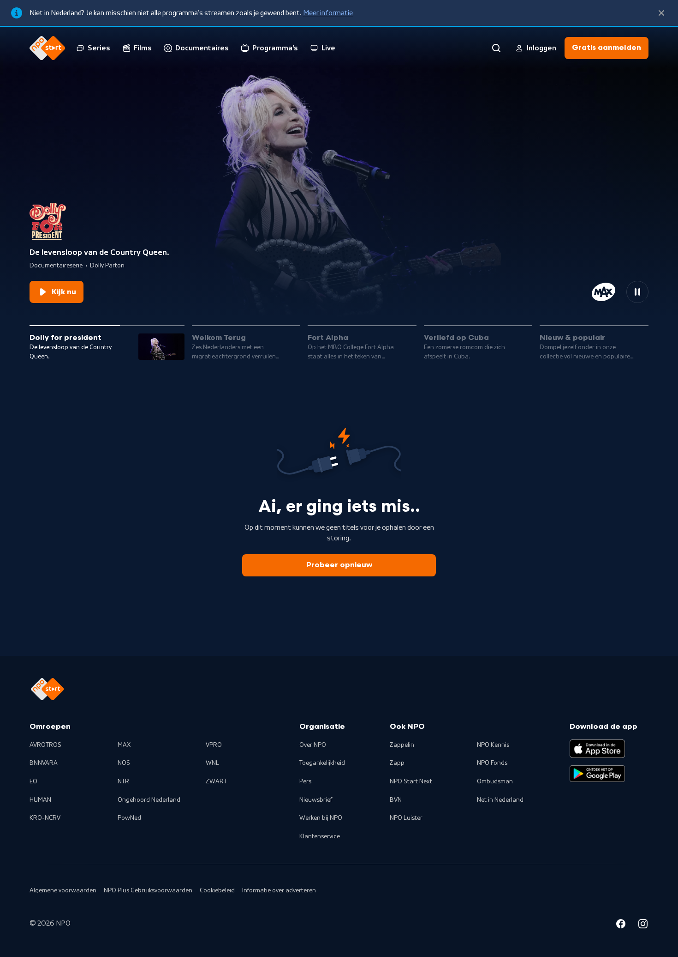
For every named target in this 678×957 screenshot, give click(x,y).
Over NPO (312, 745)
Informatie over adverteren (279, 890)
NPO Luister (406, 818)
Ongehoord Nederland (149, 800)
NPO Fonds (492, 763)
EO (33, 781)
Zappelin (402, 745)
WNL (212, 763)
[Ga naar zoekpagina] (496, 48)
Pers (305, 781)
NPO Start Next (411, 781)
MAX (124, 745)
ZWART (216, 781)
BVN (396, 800)
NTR (123, 781)
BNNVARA (44, 763)
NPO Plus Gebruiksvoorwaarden (148, 890)
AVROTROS (45, 745)
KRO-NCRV (45, 818)
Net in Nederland (500, 800)
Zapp (397, 763)
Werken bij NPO (320, 818)
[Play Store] (597, 773)
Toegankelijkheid (322, 763)
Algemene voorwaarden (63, 890)
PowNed (129, 818)
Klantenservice (319, 836)
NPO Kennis (493, 745)
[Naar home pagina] (47, 48)
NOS (124, 763)
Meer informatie (328, 13)
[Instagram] (642, 925)
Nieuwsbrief (315, 800)
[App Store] (597, 748)
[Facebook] (620, 925)
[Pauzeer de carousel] (637, 292)
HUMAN (40, 800)
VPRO (214, 745)
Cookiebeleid (217, 890)
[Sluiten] (661, 12)
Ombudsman (495, 781)
